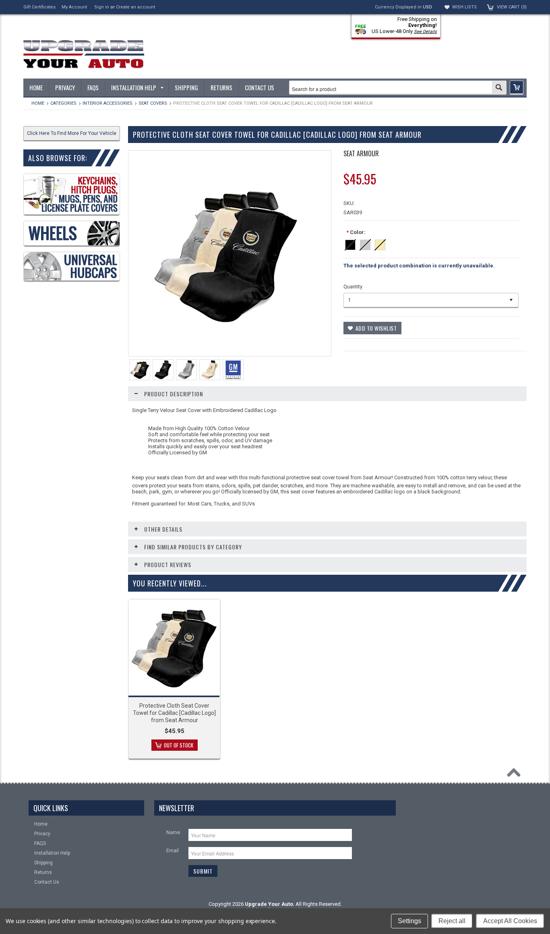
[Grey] (365, 243)
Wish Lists (464, 7)
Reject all (451, 920)
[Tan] (380, 243)
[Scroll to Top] (516, 774)
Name (173, 832)
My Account (74, 7)
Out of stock (178, 745)
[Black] (350, 243)
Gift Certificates (39, 7)
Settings (409, 920)
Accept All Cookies (510, 920)
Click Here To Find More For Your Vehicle (71, 133)
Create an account (135, 7)
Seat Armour (361, 153)
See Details (425, 31)
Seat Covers (153, 103)
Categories (63, 103)
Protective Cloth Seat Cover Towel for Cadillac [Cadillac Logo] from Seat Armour (174, 712)
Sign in (101, 7)
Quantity (352, 287)
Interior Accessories (107, 103)
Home (37, 103)
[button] (516, 88)
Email (172, 850)
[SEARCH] (499, 88)
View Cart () (512, 7)
